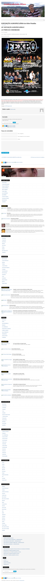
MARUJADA (9, 300)
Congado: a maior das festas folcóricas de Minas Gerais (22, 289)
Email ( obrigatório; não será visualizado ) (24, 136)
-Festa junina (4, 418)
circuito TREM (4, 191)
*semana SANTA (5, 436)
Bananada (7, 223)
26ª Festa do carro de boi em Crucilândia (37, 157)
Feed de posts (6, 561)
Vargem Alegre (4, 283)
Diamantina (4, 241)
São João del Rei (5, 250)
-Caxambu (4, 409)
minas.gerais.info (21, 580)
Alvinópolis (4, 274)
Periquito (3, 523)
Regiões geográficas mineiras (14, 550)
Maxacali (3, 467)
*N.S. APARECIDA (5, 435)
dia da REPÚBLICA (5, 323)
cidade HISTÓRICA (5, 187)
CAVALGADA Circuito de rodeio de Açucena (20, 364)
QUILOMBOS (4, 194)
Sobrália (3, 530)
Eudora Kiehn (6, 553)
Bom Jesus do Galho (5, 498)
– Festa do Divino (5, 416)
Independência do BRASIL (6, 328)
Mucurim (3, 469)
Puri (2, 476)
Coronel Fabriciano (5, 260)
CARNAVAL (4, 337)
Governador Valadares (5, 267)
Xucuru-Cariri (4, 480)
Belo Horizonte (4, 258)
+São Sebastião (4, 456)
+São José (4, 450)
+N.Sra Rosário (4, 440)
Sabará (3, 248)
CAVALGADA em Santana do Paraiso (19, 384)
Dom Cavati (4, 507)
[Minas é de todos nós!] (23, 16)
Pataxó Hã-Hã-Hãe (5, 474)
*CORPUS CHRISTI (5, 431)
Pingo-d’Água (4, 525)
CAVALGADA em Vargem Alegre (18, 373)
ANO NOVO (4, 319)
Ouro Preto (4, 245)
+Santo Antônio (4, 445)
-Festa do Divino (4, 438)
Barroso (3, 281)
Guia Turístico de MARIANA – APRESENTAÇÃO (11, 544)
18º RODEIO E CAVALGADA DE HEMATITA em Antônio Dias (11, 157)
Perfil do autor (13, 109)
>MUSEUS (4, 201)
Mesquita (3, 519)
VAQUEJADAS (4, 341)
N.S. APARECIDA (5, 326)
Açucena (3, 493)
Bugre (3, 502)
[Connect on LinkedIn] (11, 125)
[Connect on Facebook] (6, 126)
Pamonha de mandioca (15, 218)
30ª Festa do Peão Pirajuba (16, 354)
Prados (3, 247)
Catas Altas (4, 238)
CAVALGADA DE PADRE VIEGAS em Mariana (21, 389)
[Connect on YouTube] (11, 126)
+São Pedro (4, 454)
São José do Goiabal (5, 528)
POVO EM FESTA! (5, 287)
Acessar (5, 559)
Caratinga (3, 269)
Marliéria (3, 518)
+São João (4, 449)
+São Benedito (4, 447)
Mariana (3, 243)
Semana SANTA (4, 335)
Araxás (3, 464)
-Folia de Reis (4, 419)
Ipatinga (3, 262)
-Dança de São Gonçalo (6, 414)
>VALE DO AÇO (4, 265)
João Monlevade (5, 271)
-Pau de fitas (4, 423)
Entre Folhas (4, 509)
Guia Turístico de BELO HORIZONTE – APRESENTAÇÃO (13, 539)
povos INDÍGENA (5, 193)
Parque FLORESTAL (5, 186)
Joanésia (3, 516)
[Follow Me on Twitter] (5, 126)
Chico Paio (8, 213)
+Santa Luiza (4, 442)
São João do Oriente (5, 526)
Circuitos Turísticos (5, 196)
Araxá (3, 276)
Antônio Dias (4, 495)
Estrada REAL (4, 182)
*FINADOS (4, 433)
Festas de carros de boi (15, 294)
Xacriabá (3, 478)
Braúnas (3, 500)
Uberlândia (4, 278)
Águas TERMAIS (5, 189)
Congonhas (4, 240)
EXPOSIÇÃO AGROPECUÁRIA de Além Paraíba (18, 23)
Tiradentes (4, 252)
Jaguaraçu (4, 514)
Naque (3, 521)
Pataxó (3, 473)
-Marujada (3, 421)
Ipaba (3, 512)
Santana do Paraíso (5, 491)
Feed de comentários (7, 562)
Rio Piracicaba (4, 272)
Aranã (3, 462)
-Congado (3, 412)
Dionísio (3, 505)
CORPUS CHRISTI (5, 330)
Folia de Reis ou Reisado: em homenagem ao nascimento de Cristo (24, 310)
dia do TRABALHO (5, 332)
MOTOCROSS (4, 200)
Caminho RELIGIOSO (5, 184)
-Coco (3, 411)
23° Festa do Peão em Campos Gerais (19, 343)
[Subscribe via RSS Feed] (3, 126)
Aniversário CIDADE (5, 198)
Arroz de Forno (8, 229)
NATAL (3, 321)
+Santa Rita (4, 443)
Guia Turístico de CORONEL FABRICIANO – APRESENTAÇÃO (14, 542)
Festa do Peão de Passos (16, 348)
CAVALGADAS (4, 371)
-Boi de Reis (4, 404)
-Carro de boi (4, 405)
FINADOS (3, 325)
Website (19, 139)
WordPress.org (6, 564)
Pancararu (4, 471)
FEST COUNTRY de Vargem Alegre (19, 359)
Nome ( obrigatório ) (21, 133)
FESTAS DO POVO (12, 305)
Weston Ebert (6, 550)
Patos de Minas (4, 279)
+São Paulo (4, 452)
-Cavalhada (4, 407)
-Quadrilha (4, 425)
